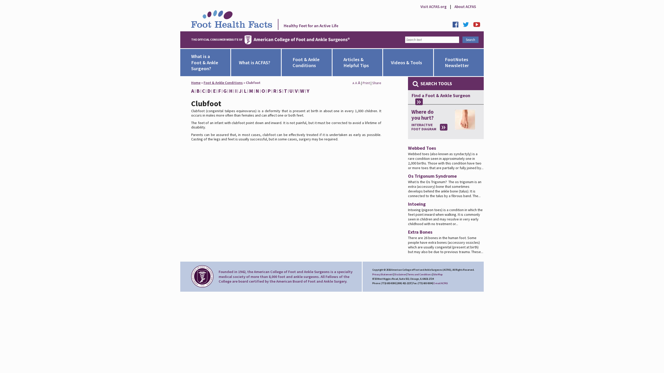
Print (366, 83)
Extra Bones (420, 232)
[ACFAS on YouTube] (478, 26)
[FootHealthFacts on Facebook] (457, 26)
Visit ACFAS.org (433, 6)
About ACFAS (465, 6)
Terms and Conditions (419, 274)
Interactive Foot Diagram (423, 127)
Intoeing (417, 204)
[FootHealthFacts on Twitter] (468, 26)
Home (195, 82)
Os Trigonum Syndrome (432, 176)
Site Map (438, 274)
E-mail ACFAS (440, 283)
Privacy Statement (382, 274)
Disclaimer (400, 274)
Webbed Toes (422, 148)
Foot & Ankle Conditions (223, 82)
